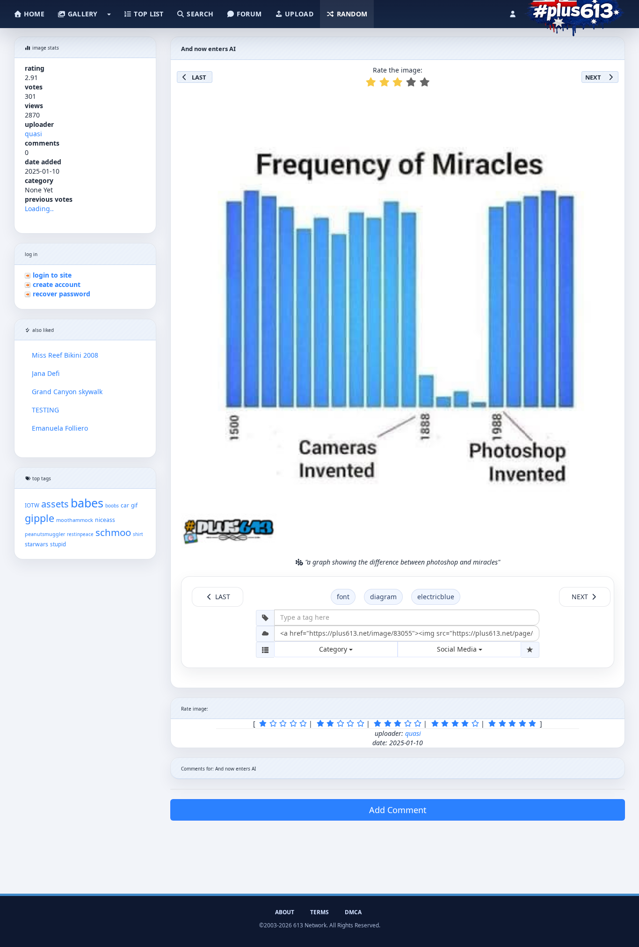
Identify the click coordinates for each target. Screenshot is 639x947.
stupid (58, 544)
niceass (105, 520)
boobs (112, 505)
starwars (36, 544)
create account (56, 284)
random (350, 13)
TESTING (45, 409)
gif (134, 505)
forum (248, 13)
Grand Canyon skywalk (67, 391)
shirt (138, 534)
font (343, 596)
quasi (33, 133)
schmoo (113, 532)
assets (55, 504)
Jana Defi (45, 373)
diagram (383, 596)
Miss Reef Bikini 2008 (65, 355)
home (33, 13)
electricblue (435, 596)
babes (87, 503)
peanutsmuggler (45, 534)
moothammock (74, 519)
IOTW (32, 505)
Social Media (458, 649)
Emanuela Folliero (60, 428)
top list (148, 13)
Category (334, 649)
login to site (52, 275)
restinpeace (80, 534)
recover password (61, 293)
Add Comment (398, 809)
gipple (39, 518)
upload (298, 13)
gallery (81, 13)
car (125, 505)
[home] (574, 11)
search (199, 13)
